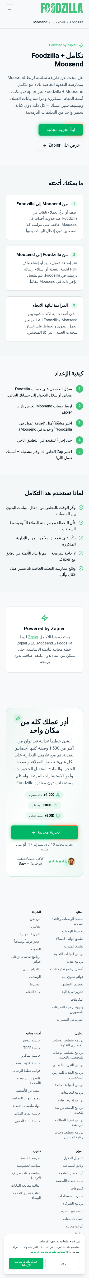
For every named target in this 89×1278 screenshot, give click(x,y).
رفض (63, 1263)
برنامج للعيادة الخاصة (69, 1085)
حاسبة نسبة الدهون (28, 1121)
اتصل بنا (35, 984)
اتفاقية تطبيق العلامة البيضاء (27, 1195)
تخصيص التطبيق (72, 984)
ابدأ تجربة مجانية (61, 129)
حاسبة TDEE (32, 1048)
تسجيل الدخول (73, 1158)
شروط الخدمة (31, 1158)
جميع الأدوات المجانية (26, 1098)
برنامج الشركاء (73, 1203)
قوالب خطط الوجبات (26, 1070)
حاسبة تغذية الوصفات (26, 1063)
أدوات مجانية (74, 1226)
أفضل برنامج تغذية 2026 (66, 969)
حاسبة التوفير (31, 1040)
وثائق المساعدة (72, 1165)
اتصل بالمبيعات (73, 1219)
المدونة (36, 949)
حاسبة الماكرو (31, 1055)
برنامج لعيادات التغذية (68, 954)
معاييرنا (36, 926)
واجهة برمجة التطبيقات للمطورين (67, 1009)
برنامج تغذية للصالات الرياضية (69, 1122)
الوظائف (35, 977)
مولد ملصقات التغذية (27, 1106)
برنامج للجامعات (72, 1092)
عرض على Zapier (64, 145)
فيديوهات (77, 1188)
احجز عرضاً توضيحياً (27, 941)
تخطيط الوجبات (72, 931)
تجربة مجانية (49, 832)
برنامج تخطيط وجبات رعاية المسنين (69, 1135)
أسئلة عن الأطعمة (28, 1090)
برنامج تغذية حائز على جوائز (26, 959)
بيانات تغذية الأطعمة (69, 1181)
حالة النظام (33, 992)
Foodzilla (76, 22)
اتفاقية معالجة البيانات (26, 1185)
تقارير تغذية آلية (72, 992)
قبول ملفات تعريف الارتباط (26, 1263)
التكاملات (58, 22)
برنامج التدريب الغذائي (68, 1065)
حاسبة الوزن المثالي (27, 1113)
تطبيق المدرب (73, 946)
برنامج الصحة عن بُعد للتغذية (69, 1110)
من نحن (35, 919)
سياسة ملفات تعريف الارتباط (26, 1175)
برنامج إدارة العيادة (70, 1100)
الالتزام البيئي (32, 969)
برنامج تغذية (75, 961)
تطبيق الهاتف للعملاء (69, 939)
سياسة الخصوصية (28, 1165)
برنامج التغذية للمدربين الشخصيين (67, 1075)
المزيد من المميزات (69, 1019)
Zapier (33, 637)
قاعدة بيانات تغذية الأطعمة (29, 1081)
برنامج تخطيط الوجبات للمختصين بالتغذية (68, 1055)
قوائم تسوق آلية (72, 977)
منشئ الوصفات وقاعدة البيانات (67, 921)
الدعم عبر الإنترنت (71, 1211)
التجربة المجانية (30, 934)
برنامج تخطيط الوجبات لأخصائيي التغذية (68, 1043)
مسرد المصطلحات (70, 1196)
